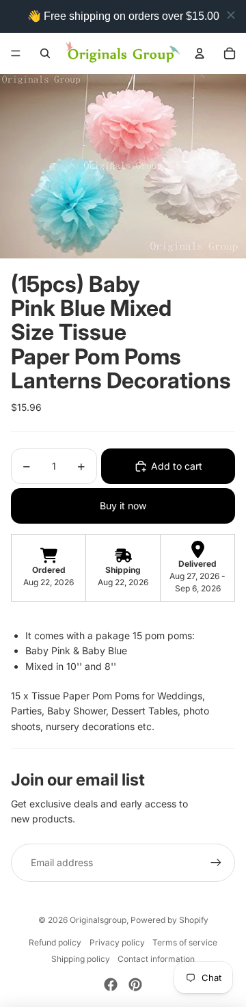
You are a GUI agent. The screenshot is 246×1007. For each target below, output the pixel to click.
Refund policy (55, 942)
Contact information (156, 959)
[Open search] (45, 53)
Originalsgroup (98, 920)
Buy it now (123, 505)
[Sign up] (216, 863)
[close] (231, 15)
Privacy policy (117, 942)
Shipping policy (80, 959)
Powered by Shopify (169, 920)
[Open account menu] (199, 53)
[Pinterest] (135, 984)
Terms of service (184, 942)
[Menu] (15, 53)
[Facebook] (110, 984)
